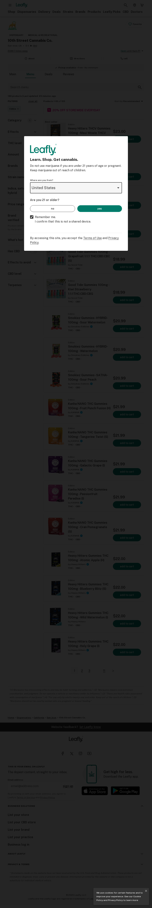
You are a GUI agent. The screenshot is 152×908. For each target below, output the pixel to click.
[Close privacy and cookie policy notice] (146, 890)
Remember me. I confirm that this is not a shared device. (63, 219)
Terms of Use (92, 238)
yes (99, 208)
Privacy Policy (115, 900)
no (52, 208)
